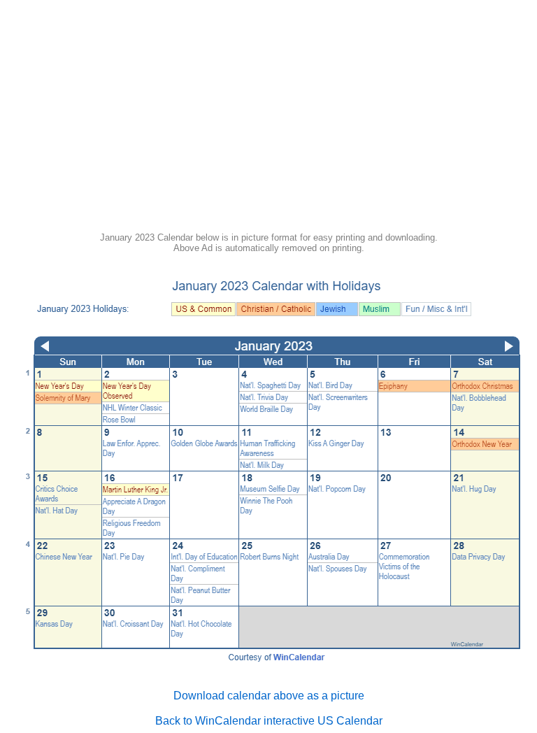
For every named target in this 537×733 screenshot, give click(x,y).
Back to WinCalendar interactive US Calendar (268, 721)
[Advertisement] (268, 120)
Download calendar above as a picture (268, 696)
